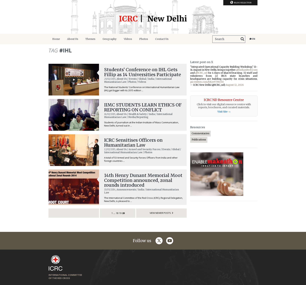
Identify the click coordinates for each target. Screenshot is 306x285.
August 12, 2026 (235, 84)
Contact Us (161, 39)
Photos (143, 39)
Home (56, 39)
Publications (199, 139)
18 (117, 213)
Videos (128, 39)
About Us (72, 39)
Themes (90, 39)
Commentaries (200, 133)
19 (120, 213)
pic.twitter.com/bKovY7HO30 (207, 81)
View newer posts (160, 213)
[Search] (242, 39)
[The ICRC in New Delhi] (153, 17)
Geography (110, 39)
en (253, 38)
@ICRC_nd (201, 72)
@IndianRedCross (246, 69)
